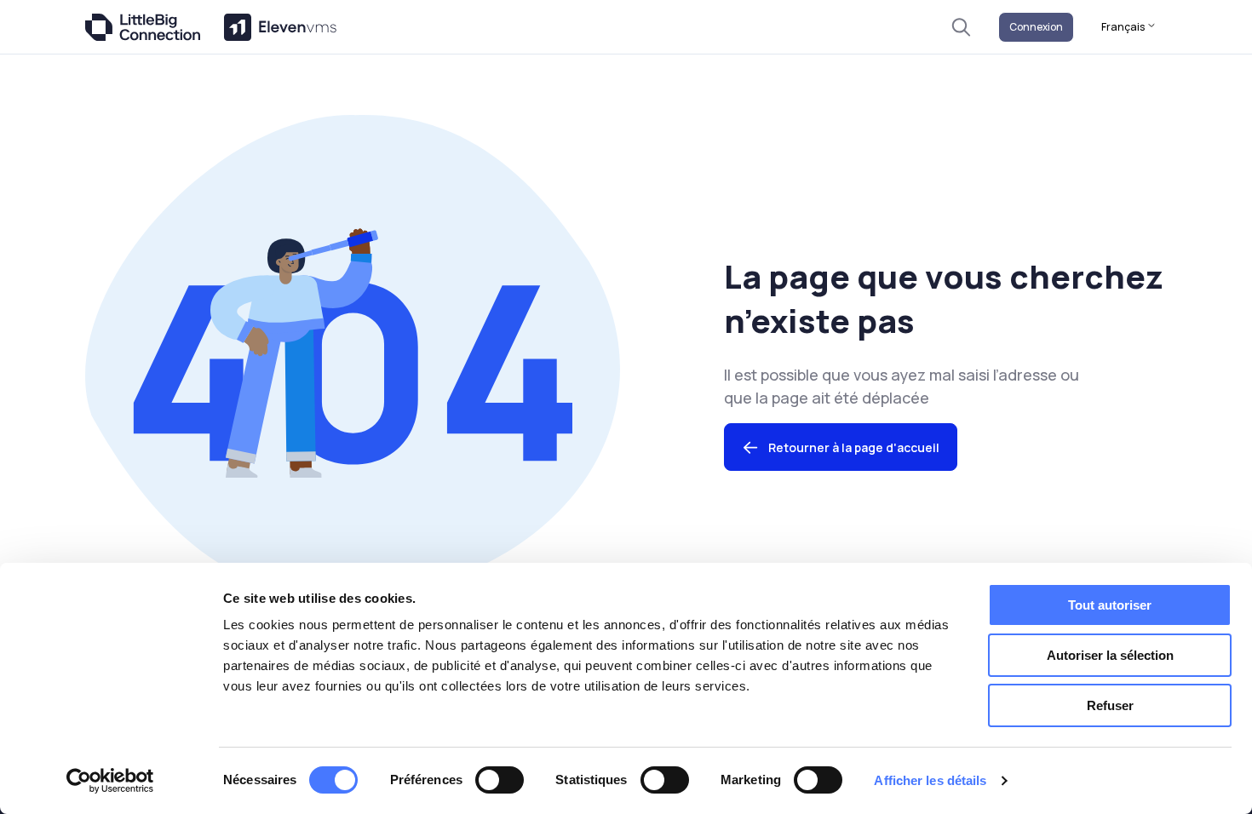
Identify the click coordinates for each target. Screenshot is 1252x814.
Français (1123, 27)
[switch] (499, 780)
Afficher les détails (930, 780)
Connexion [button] (1036, 27)
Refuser (1110, 705)
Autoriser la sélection (1110, 655)
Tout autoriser (1109, 605)
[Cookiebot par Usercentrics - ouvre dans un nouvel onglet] (110, 781)
